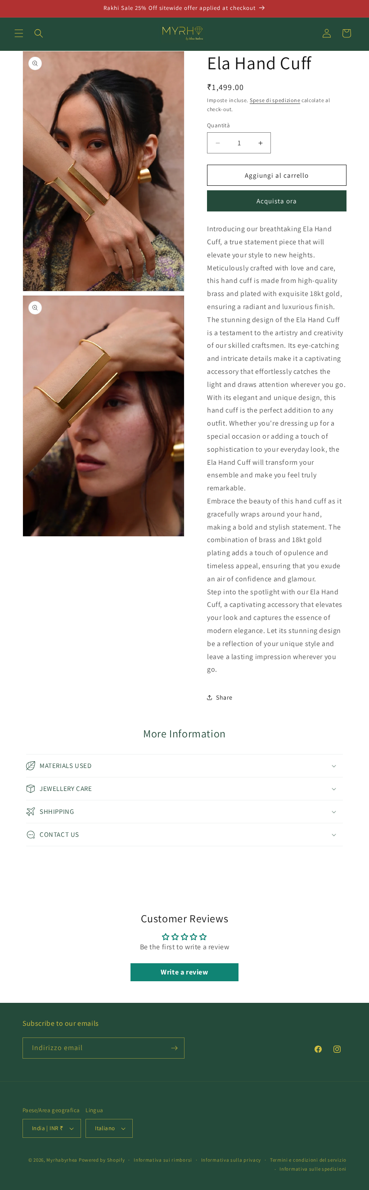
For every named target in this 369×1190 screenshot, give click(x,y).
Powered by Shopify (102, 1160)
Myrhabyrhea (61, 1160)
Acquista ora (276, 201)
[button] (19, 33)
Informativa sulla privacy (231, 1160)
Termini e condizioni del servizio (308, 1160)
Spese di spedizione (275, 100)
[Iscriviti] (174, 1048)
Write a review (184, 972)
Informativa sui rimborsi (163, 1160)
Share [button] (224, 697)
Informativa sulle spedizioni (312, 1169)
